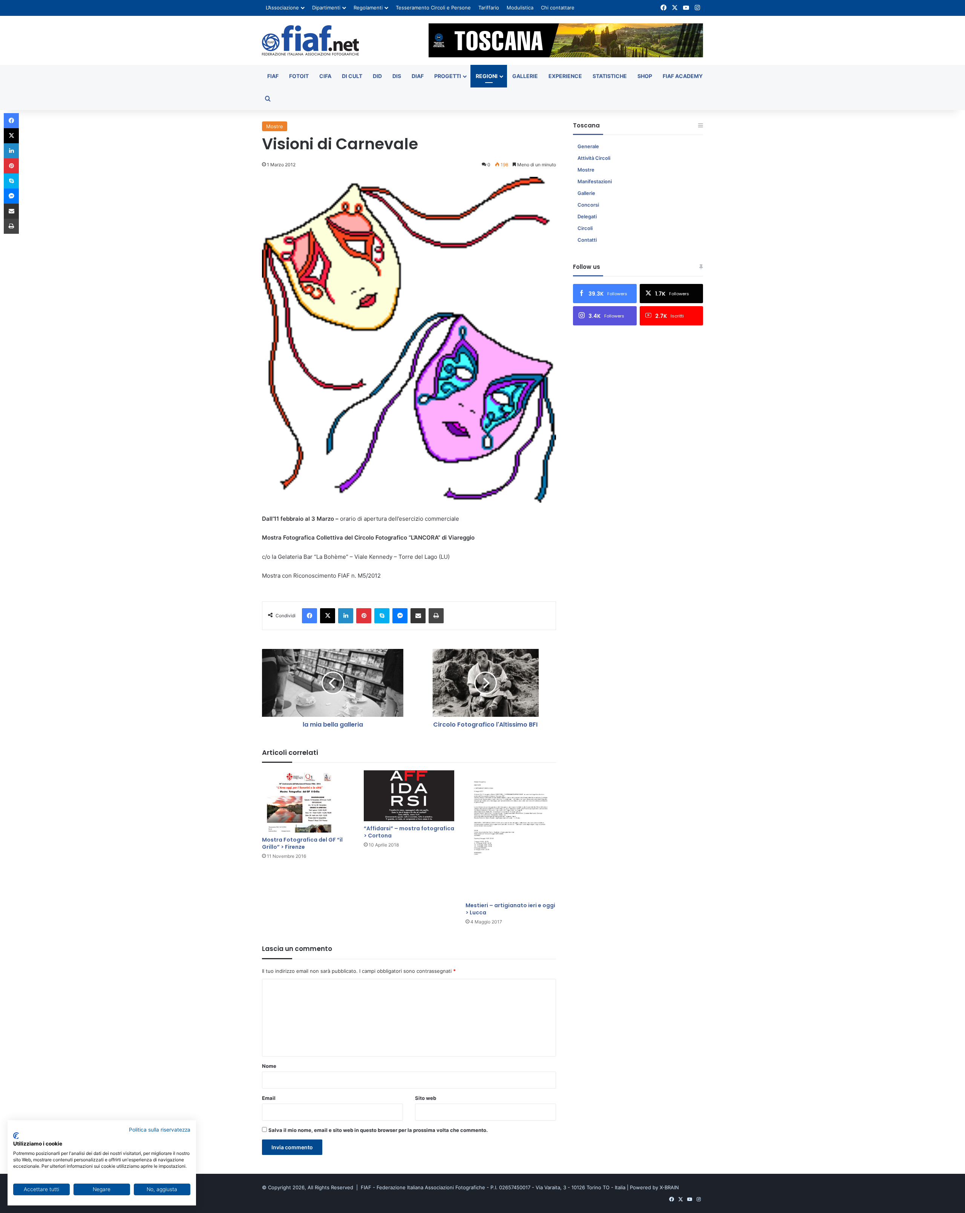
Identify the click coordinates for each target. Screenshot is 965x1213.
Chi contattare (557, 8)
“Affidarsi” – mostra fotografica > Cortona (409, 832)
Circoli (585, 228)
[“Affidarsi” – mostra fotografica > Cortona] (409, 795)
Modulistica (520, 8)
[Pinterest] (363, 615)
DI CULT (352, 76)
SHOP (644, 76)
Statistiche (610, 76)
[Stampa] (436, 615)
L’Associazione (282, 8)
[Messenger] (399, 615)
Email (269, 1098)
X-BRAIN (669, 1187)
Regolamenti (368, 8)
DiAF (418, 76)
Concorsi (588, 205)
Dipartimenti (326, 8)
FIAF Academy (683, 76)
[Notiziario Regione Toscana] (310, 40)
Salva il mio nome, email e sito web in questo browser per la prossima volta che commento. (378, 1130)
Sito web (425, 1098)
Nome (269, 1066)
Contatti (587, 240)
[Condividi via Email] (418, 615)
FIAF (273, 76)
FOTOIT (299, 76)
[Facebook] (309, 615)
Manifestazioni (594, 181)
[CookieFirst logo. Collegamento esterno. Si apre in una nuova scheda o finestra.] (16, 1135)
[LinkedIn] (345, 615)
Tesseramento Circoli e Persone (433, 8)
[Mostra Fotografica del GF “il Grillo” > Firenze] (307, 801)
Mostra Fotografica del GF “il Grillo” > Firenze (302, 843)
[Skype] (381, 615)
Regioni (487, 76)
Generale (588, 146)
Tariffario (488, 8)
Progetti (447, 76)
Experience (565, 76)
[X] (327, 615)
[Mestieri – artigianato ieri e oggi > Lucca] (511, 834)
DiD (377, 76)
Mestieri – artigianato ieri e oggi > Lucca (510, 909)
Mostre (274, 126)
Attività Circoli (593, 158)
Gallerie (525, 76)
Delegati (587, 216)
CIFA (325, 76)
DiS (396, 76)
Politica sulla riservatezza (159, 1130)
